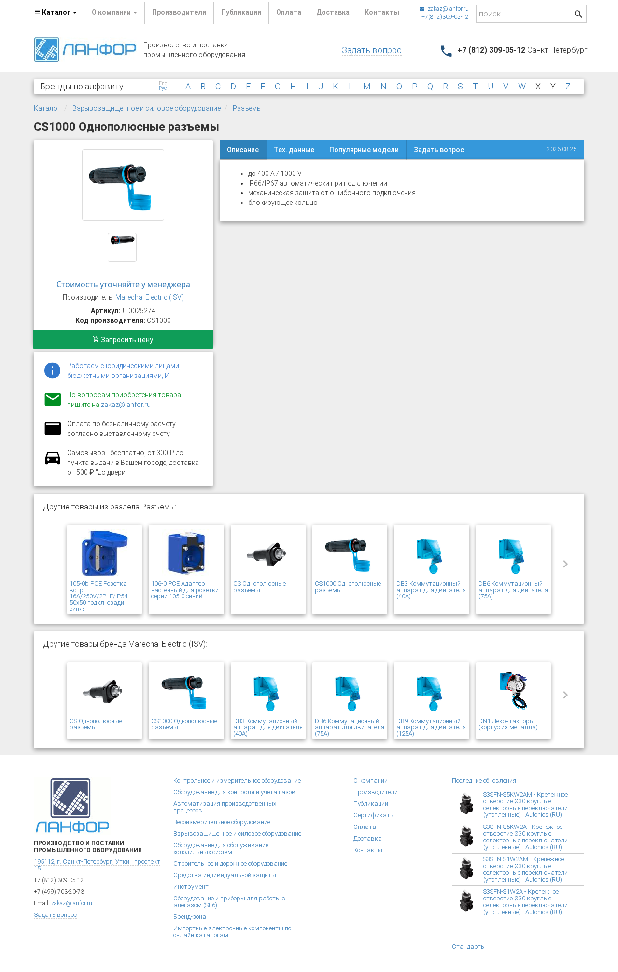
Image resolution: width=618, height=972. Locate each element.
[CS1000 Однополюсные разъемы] (123, 185)
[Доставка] (52, 463)
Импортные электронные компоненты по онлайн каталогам (232, 932)
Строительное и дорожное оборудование (230, 863)
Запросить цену (126, 340)
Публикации (241, 12)
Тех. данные (294, 150)
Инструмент (191, 886)
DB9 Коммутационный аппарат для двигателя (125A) (431, 727)
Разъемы (247, 108)
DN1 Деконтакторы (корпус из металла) (508, 724)
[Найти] (578, 15)
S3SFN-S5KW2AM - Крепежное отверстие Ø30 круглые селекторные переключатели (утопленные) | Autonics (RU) (525, 804)
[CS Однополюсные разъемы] (268, 553)
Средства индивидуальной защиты (224, 875)
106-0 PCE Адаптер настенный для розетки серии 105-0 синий (185, 590)
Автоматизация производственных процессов (224, 807)
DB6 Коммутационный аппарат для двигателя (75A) (513, 590)
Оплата (288, 12)
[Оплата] (52, 434)
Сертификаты (374, 815)
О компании (370, 780)
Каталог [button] (56, 12)
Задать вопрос (372, 50)
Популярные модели (364, 150)
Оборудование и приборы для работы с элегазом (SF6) (229, 902)
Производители (179, 12)
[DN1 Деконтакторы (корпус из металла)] (513, 691)
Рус (163, 88)
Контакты (382, 12)
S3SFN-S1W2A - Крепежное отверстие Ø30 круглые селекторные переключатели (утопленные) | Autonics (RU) (525, 901)
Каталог (47, 108)
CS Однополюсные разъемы (259, 587)
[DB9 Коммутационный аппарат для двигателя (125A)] (431, 691)
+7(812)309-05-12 (445, 17)
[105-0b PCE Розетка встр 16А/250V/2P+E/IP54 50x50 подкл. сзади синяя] (105, 553)
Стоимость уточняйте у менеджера (123, 284)
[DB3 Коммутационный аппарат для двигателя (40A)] (431, 553)
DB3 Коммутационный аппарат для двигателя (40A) (431, 590)
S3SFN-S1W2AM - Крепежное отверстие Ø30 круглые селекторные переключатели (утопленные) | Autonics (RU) (525, 869)
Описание (243, 150)
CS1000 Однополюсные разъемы (348, 587)
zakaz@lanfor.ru (447, 8)
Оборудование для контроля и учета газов (234, 792)
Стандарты (469, 946)
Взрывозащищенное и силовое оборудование (146, 108)
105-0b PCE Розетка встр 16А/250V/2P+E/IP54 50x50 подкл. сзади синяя (98, 596)
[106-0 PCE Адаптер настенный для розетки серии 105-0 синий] (186, 553)
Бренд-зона (189, 916)
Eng (163, 83)
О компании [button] (112, 12)
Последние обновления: (485, 780)
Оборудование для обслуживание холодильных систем (220, 848)
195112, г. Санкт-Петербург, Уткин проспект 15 (97, 865)
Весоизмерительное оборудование (221, 822)
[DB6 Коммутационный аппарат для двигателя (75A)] (513, 553)
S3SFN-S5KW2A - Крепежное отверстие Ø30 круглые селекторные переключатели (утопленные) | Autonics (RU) (525, 837)
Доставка (333, 12)
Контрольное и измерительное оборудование (237, 780)
